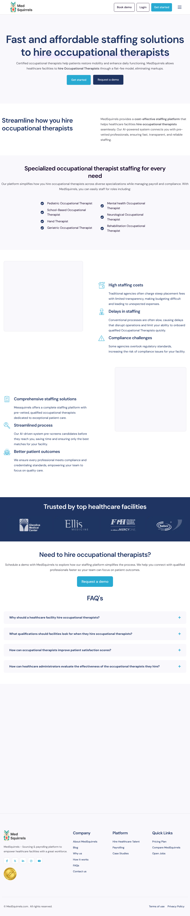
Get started (78, 80)
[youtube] (39, 860)
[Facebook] (7, 860)
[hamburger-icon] (179, 7)
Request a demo (108, 80)
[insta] (31, 860)
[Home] (21, 7)
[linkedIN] (23, 860)
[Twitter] (15, 860)
